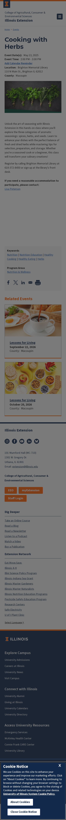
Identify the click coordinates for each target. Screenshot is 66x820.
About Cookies (20, 802)
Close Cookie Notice (24, 812)
